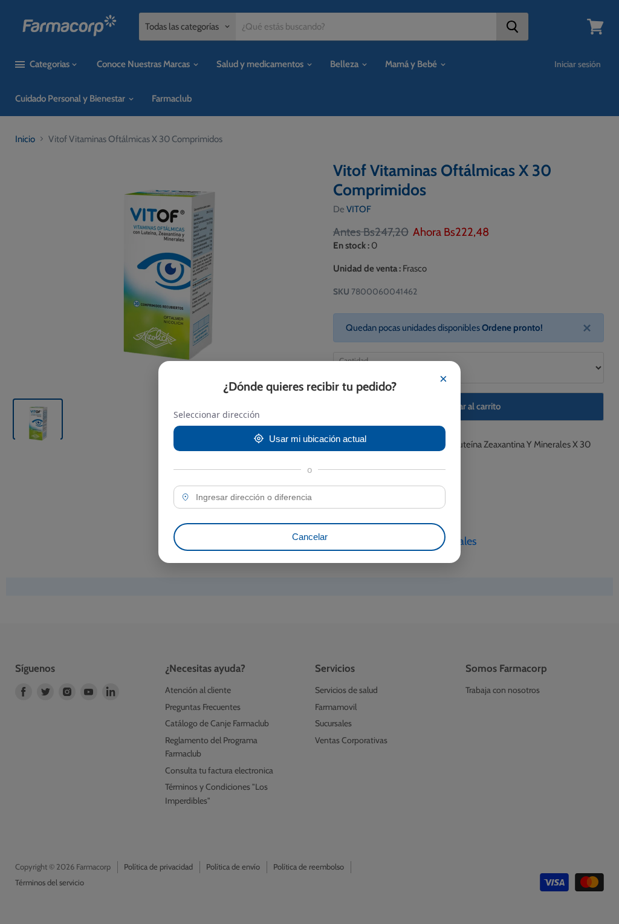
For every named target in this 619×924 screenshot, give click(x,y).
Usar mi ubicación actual (317, 439)
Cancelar (310, 537)
